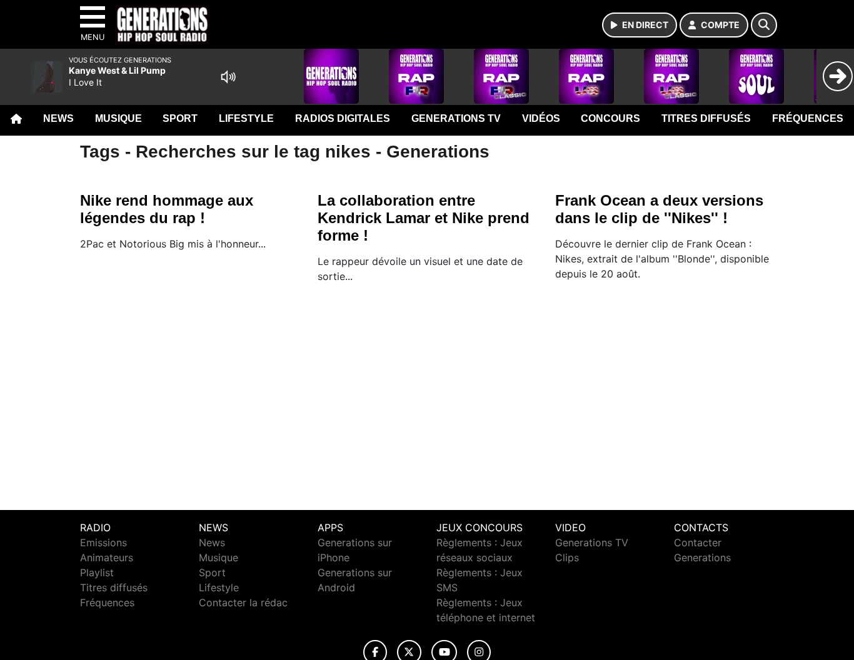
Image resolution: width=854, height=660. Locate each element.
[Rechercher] (764, 25)
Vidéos (541, 118)
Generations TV (456, 118)
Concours (610, 118)
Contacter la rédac (243, 602)
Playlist (97, 572)
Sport (180, 118)
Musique (118, 118)
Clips (567, 557)
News (58, 118)
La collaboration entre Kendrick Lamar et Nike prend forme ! (424, 218)
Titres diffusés (706, 118)
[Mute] (228, 77)
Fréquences (807, 118)
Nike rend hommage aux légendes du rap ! (166, 209)
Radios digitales (342, 118)
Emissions (103, 542)
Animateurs (106, 557)
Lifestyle (246, 118)
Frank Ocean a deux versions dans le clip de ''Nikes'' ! (659, 209)
